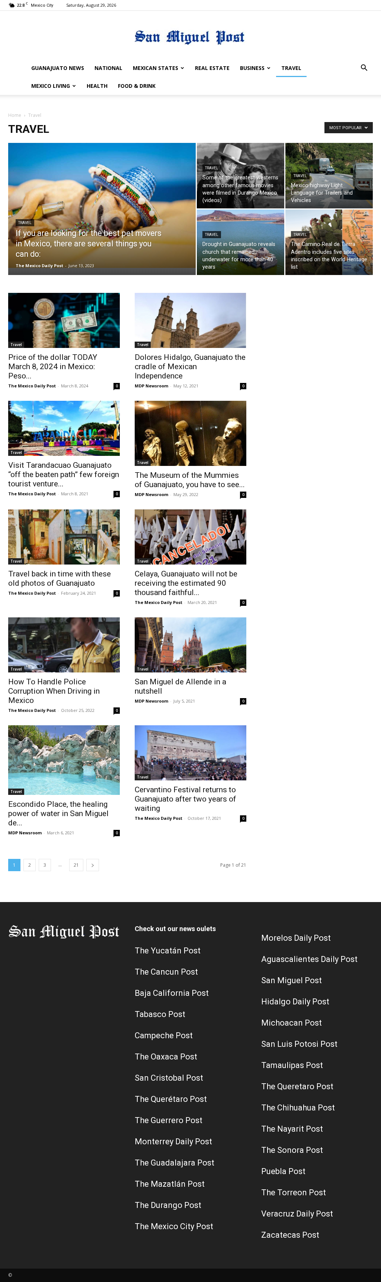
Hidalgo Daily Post (295, 1001)
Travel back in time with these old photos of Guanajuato (59, 578)
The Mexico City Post (174, 1226)
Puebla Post (283, 1171)
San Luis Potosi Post (299, 1044)
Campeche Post (164, 1035)
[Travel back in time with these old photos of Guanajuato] (64, 537)
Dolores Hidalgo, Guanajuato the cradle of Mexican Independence (190, 366)
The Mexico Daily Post (39, 265)
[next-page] (92, 865)
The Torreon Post (293, 1192)
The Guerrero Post (168, 1120)
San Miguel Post (291, 980)
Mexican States (155, 67)
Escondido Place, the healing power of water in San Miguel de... (58, 813)
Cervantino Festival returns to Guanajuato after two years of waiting (185, 799)
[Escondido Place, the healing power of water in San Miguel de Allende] (64, 760)
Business (252, 67)
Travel (291, 67)
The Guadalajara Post (174, 1162)
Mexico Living (50, 85)
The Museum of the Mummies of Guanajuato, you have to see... (190, 480)
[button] (364, 68)
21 (76, 865)
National (108, 67)
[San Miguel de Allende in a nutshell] (190, 644)
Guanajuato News (57, 67)
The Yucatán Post (168, 950)
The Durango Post (168, 1205)
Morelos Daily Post (296, 938)
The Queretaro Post (297, 1086)
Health (97, 85)
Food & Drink (137, 85)
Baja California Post (172, 993)
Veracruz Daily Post (297, 1213)
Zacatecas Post (290, 1235)
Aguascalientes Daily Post (309, 959)
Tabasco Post (160, 1014)
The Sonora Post (292, 1150)
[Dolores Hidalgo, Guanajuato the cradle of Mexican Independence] (190, 320)
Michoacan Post (291, 1022)
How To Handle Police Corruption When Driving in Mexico (54, 691)
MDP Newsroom (151, 386)
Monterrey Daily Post (173, 1141)
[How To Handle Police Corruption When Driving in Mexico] (64, 644)
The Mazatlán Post (170, 1184)
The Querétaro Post (171, 1099)
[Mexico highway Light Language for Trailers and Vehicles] (329, 175)
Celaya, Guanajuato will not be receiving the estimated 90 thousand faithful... (186, 583)
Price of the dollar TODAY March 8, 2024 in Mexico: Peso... (52, 366)
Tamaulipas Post (292, 1065)
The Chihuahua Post (298, 1107)
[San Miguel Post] (190, 35)
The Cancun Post (166, 971)
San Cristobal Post (169, 1078)
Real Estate (212, 67)
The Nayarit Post (292, 1129)
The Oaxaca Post (166, 1056)
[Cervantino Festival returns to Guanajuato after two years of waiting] (190, 752)
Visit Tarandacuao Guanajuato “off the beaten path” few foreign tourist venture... (63, 474)
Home (14, 115)
